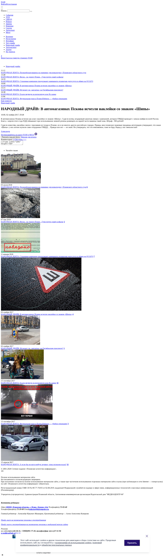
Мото (8, 32)
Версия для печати (28, 137)
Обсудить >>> (20, 139)
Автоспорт (10, 30)
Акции (8, 50)
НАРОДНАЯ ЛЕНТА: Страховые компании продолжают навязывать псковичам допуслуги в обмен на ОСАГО (47, 81)
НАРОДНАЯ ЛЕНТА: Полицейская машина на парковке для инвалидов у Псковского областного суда (43, 73)
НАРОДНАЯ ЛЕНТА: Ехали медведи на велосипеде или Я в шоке (28, 94)
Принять (132, 542)
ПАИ (3, 2)
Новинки (9, 26)
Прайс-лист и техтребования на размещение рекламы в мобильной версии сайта (34, 524)
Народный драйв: (13, 66)
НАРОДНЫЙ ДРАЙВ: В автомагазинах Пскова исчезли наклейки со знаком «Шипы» (36, 86)
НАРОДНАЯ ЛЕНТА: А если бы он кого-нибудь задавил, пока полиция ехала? (33, 464)
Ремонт (9, 22)
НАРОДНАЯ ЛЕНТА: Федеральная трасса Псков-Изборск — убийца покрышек (34, 99)
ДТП (8, 17)
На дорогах (10, 52)
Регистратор (11, 39)
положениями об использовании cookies (73, 543)
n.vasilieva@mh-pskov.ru (11, 533)
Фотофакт (10, 41)
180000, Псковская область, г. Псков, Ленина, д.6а (27, 507)
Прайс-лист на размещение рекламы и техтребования (23, 520)
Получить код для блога (11, 137)
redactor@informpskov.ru (39, 509)
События (9, 15)
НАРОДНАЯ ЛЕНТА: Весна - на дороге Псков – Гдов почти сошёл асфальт (32, 77)
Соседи (9, 28)
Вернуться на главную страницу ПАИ (16, 58)
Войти (3, 4)
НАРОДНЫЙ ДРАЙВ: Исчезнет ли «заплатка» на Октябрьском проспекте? (32, 90)
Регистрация (11, 4)
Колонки (9, 37)
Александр (5, 131)
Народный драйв (13, 45)
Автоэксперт (11, 47)
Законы (9, 24)
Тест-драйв (10, 43)
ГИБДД (9, 19)
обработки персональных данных (57, 545)
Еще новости (6, 101)
